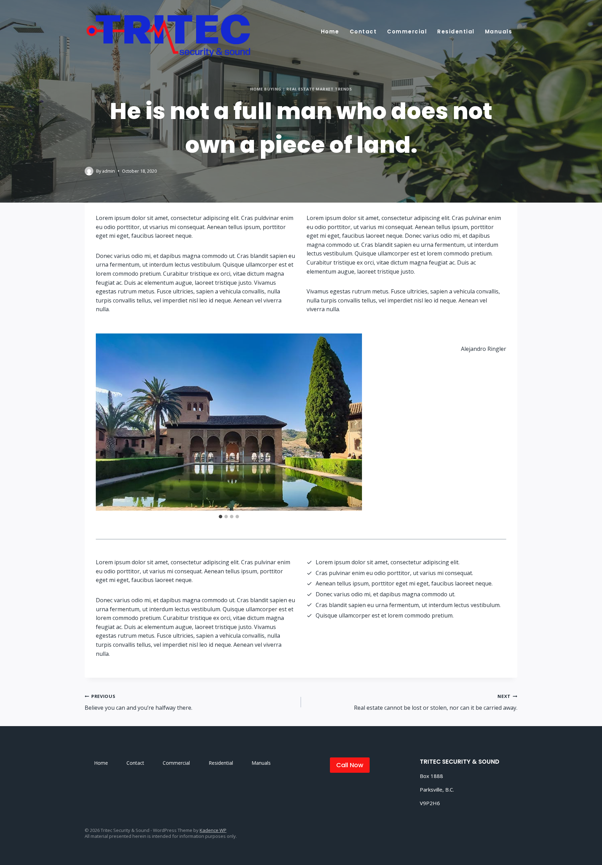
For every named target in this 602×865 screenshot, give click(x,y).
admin (108, 171)
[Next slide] (355, 422)
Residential (455, 31)
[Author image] (89, 171)
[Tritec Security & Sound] (169, 33)
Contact (363, 31)
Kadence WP (213, 830)
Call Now (349, 765)
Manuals (498, 31)
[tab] (220, 516)
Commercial (407, 31)
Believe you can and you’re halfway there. (138, 702)
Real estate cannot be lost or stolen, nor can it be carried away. (435, 702)
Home (330, 31)
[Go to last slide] (102, 422)
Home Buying (265, 89)
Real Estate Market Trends (319, 89)
